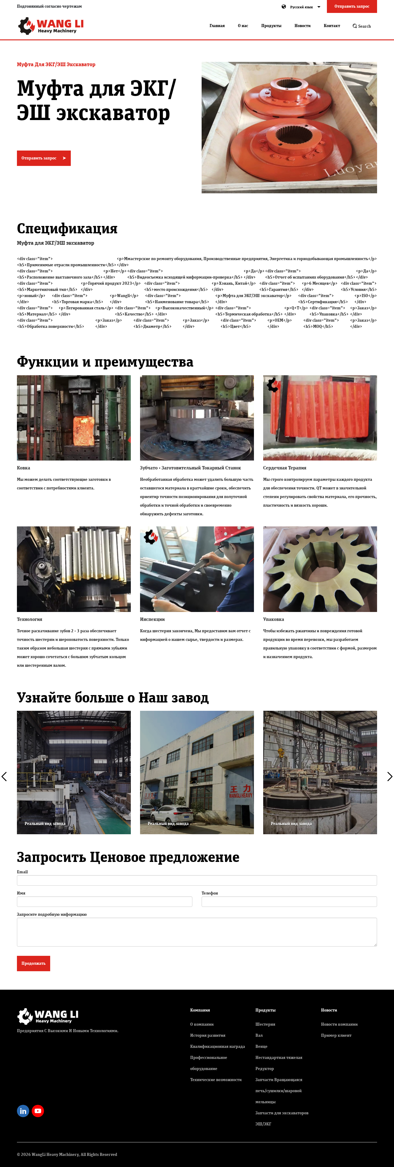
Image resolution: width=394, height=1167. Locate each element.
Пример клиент (336, 1035)
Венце (261, 1046)
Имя (21, 893)
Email (22, 872)
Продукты (271, 26)
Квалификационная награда (217, 1046)
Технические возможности (216, 1080)
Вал (259, 1035)
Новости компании (339, 1024)
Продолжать (34, 963)
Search (364, 26)
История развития (207, 1035)
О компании (202, 1024)
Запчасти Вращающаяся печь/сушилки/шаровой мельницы (278, 1091)
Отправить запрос (352, 6)
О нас (243, 26)
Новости (303, 26)
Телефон (210, 893)
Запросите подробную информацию (52, 914)
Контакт (332, 26)
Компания (200, 1010)
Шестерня (265, 1024)
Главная (217, 26)
